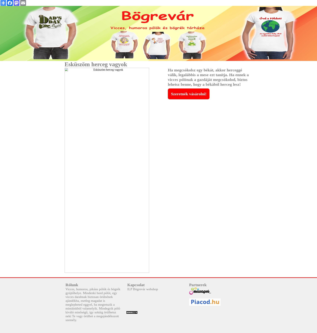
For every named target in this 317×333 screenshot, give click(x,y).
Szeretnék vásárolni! (188, 94)
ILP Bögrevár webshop (142, 289)
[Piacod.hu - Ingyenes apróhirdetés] (217, 302)
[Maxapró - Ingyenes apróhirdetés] (217, 291)
